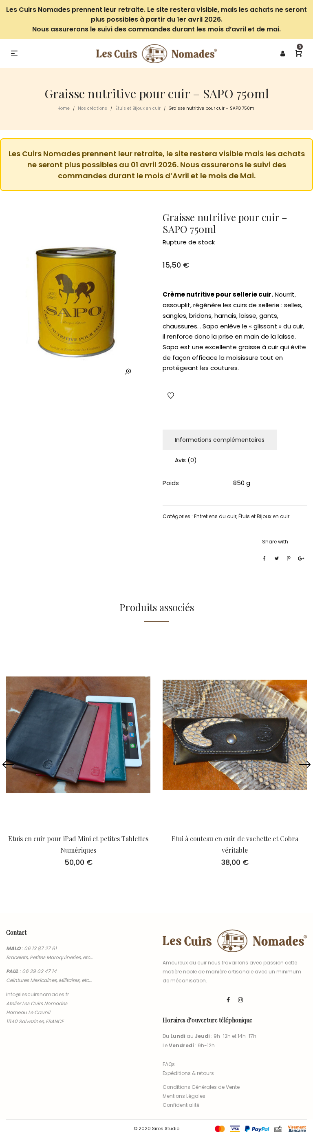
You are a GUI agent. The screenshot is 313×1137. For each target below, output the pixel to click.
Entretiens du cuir (215, 516)
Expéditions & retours (188, 1073)
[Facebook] (228, 1000)
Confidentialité (181, 1105)
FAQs (169, 1064)
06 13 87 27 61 (40, 948)
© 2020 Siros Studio (156, 1128)
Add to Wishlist (171, 396)
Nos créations (92, 108)
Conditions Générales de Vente (201, 1087)
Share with (275, 541)
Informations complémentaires (220, 440)
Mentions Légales (184, 1096)
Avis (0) (186, 460)
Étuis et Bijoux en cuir (138, 108)
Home (63, 108)
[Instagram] (240, 1000)
